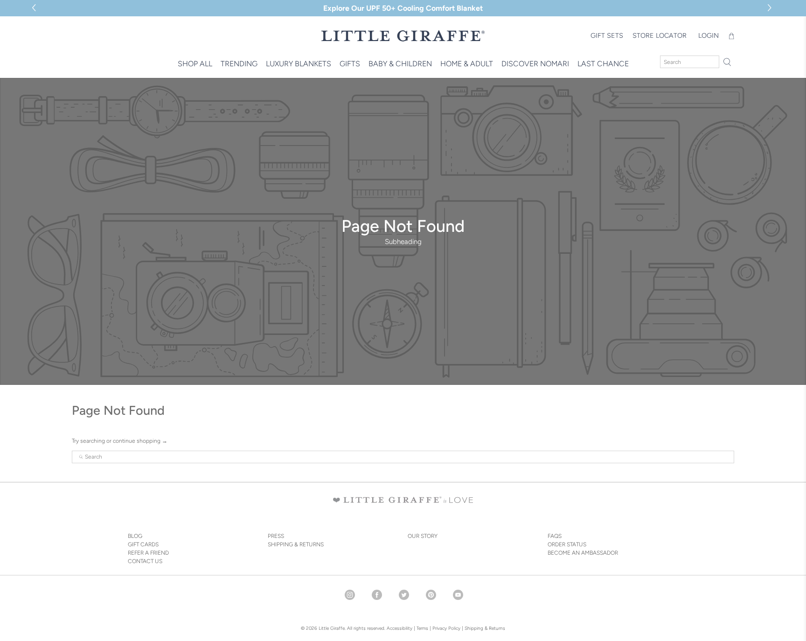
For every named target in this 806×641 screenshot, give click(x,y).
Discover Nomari (535, 63)
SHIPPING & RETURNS (296, 544)
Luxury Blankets (298, 63)
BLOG (135, 536)
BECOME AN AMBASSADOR (583, 553)
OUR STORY (423, 536)
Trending (239, 63)
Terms (422, 628)
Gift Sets (607, 35)
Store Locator (659, 35)
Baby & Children (400, 63)
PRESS (276, 536)
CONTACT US (145, 561)
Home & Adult (466, 63)
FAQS (555, 536)
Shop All (195, 63)
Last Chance (603, 63)
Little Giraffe (332, 628)
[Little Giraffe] (403, 35)
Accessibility (399, 628)
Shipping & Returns (485, 628)
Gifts (350, 63)
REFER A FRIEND (148, 553)
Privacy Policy (445, 628)
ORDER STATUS (567, 544)
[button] (771, 8)
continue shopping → (140, 441)
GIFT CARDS (143, 544)
